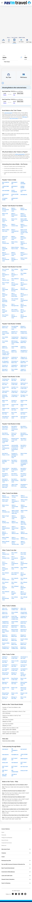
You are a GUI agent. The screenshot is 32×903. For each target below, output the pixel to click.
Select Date (20, 93)
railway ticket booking (20, 154)
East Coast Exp (6, 91)
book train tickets (8, 112)
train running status (14, 118)
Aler (14, 95)
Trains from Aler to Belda (8, 740)
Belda (4, 95)
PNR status (24, 117)
